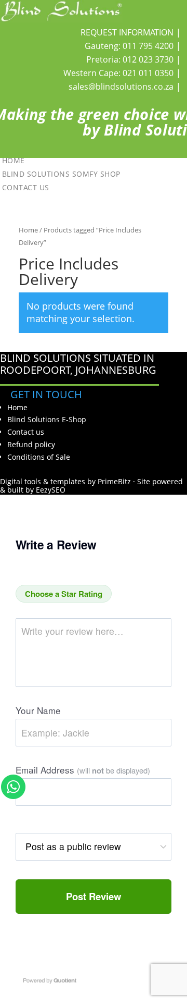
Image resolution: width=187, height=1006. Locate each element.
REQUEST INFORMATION (127, 32)
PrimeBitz (114, 481)
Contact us (25, 187)
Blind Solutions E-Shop (46, 419)
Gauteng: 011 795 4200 (129, 46)
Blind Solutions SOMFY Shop (61, 173)
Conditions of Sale (38, 457)
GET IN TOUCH (46, 394)
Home (13, 160)
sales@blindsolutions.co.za (121, 86)
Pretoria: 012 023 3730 (129, 59)
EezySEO (50, 490)
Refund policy (31, 444)
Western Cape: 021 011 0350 (118, 73)
